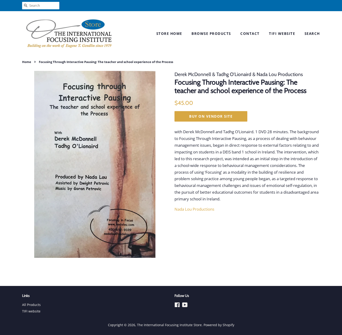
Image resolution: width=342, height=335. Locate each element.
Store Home (169, 33)
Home (26, 62)
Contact (250, 33)
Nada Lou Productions (194, 209)
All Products (31, 304)
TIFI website (282, 33)
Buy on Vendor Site (210, 116)
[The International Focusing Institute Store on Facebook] (177, 305)
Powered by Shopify (219, 325)
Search (312, 33)
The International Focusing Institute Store (169, 325)
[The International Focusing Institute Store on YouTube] (185, 305)
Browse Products (211, 33)
